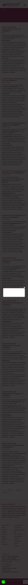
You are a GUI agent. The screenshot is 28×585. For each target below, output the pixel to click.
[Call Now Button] (3, 582)
